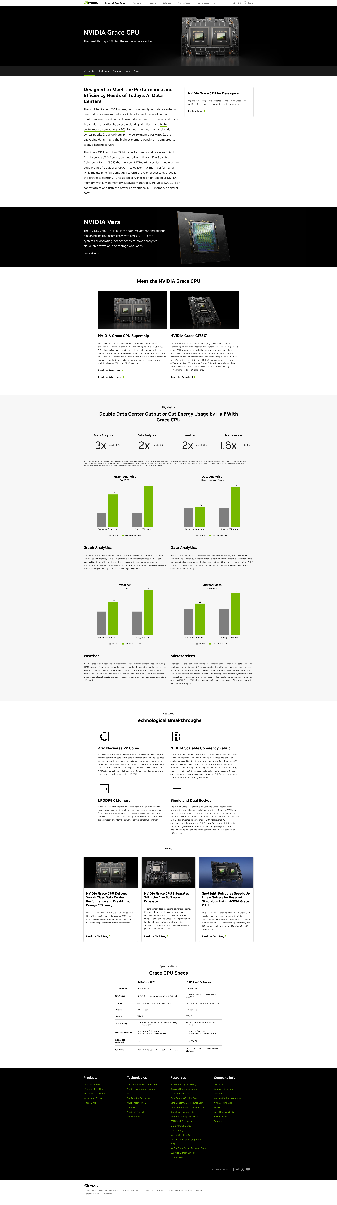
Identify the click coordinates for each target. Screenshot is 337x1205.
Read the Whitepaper (110, 377)
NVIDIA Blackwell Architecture (142, 1084)
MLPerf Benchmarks (180, 1125)
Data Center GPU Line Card (183, 1098)
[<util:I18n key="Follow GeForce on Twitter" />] (242, 1169)
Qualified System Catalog (183, 1152)
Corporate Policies (164, 1190)
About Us (218, 1084)
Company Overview (223, 1089)
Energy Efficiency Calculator (184, 1116)
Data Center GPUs (93, 1084)
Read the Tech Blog (97, 936)
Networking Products (94, 1098)
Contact (198, 1190)
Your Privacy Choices (109, 1190)
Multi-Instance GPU (136, 1102)
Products (152, 3)
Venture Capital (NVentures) (228, 1098)
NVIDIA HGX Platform (94, 1093)
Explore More (196, 111)
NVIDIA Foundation (223, 1102)
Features (117, 71)
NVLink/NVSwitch (136, 1112)
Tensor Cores (133, 1116)
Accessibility (146, 1190)
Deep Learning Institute (182, 1112)
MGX (129, 1093)
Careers (218, 1121)
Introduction (89, 71)
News (127, 71)
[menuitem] (115, 3)
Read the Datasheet (109, 370)
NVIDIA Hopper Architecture (141, 1089)
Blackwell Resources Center (184, 1089)
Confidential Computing (139, 1098)
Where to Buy (177, 1157)
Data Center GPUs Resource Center (187, 1102)
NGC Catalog (176, 1130)
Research (218, 1107)
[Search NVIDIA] (234, 2)
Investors (218, 1093)
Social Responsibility (224, 1112)
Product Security (183, 1190)
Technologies (203, 3)
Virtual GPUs (90, 1102)
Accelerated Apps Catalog (183, 1084)
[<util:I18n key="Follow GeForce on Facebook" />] (233, 1169)
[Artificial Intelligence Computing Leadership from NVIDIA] (91, 3)
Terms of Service (130, 1190)
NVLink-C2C (133, 1107)
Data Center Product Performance (187, 1107)
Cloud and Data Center (115, 3)
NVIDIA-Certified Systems (183, 1135)
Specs (136, 71)
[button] (239, 3)
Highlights (104, 71)
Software (167, 3)
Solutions (137, 3)
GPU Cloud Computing (181, 1121)
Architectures (184, 3)
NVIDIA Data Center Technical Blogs (188, 1148)
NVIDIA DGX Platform (94, 1089)
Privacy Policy (90, 1190)
